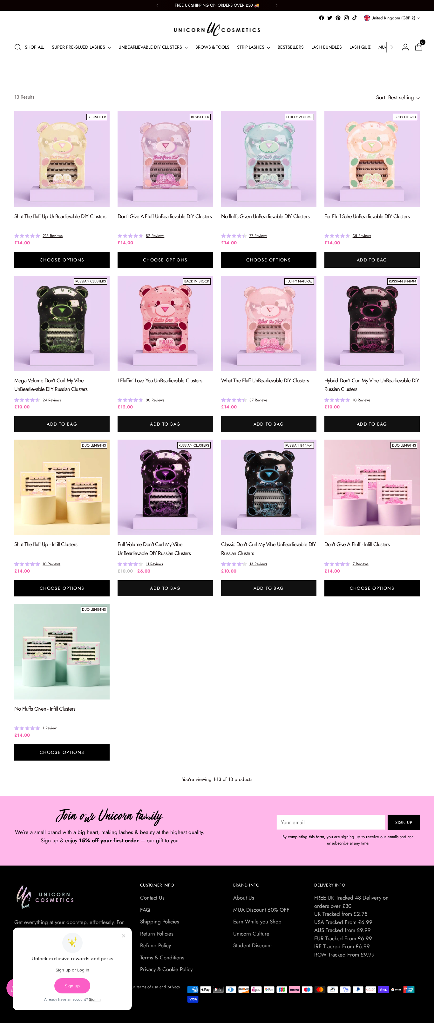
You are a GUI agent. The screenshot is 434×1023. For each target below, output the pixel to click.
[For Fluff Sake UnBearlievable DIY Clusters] (372, 159)
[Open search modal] (17, 47)
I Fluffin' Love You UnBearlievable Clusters (160, 380)
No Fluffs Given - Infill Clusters (44, 709)
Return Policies (156, 933)
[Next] (276, 5)
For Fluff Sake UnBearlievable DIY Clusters (367, 216)
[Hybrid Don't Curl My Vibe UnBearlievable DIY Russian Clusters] (372, 323)
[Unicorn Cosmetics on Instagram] (346, 18)
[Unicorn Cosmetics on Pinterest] (338, 18)
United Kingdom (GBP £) (393, 18)
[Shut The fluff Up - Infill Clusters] (62, 487)
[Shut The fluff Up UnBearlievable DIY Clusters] (62, 159)
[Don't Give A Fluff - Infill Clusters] (372, 487)
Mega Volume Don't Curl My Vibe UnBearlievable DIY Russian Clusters (50, 385)
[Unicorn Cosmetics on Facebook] (321, 18)
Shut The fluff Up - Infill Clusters (45, 544)
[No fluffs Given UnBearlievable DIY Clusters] (268, 159)
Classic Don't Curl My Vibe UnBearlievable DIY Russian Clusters (268, 548)
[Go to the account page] (403, 47)
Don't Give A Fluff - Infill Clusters (357, 544)
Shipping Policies (159, 921)
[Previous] (158, 5)
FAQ (145, 910)
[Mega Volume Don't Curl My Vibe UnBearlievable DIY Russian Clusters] (62, 323)
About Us (243, 897)
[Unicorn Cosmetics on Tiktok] (354, 18)
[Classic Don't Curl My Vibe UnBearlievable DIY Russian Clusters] (268, 487)
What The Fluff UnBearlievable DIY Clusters (265, 380)
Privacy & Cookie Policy (166, 969)
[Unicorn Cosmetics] (217, 29)
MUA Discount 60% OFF (261, 910)
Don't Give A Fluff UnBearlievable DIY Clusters (165, 216)
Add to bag (372, 260)
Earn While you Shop (257, 921)
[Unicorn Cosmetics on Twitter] (330, 18)
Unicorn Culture (251, 933)
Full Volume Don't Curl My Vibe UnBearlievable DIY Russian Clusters (154, 548)
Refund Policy (155, 945)
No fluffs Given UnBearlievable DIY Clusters (265, 216)
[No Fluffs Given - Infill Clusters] (62, 651)
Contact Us (152, 897)
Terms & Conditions (162, 957)
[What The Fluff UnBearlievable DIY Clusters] (268, 323)
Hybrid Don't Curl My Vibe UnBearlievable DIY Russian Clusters (371, 385)
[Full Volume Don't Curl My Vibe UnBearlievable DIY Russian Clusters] (165, 487)
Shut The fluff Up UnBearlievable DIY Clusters (60, 216)
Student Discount (252, 945)
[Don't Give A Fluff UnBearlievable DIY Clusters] (165, 159)
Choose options (62, 260)
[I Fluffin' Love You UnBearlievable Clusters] (165, 323)
